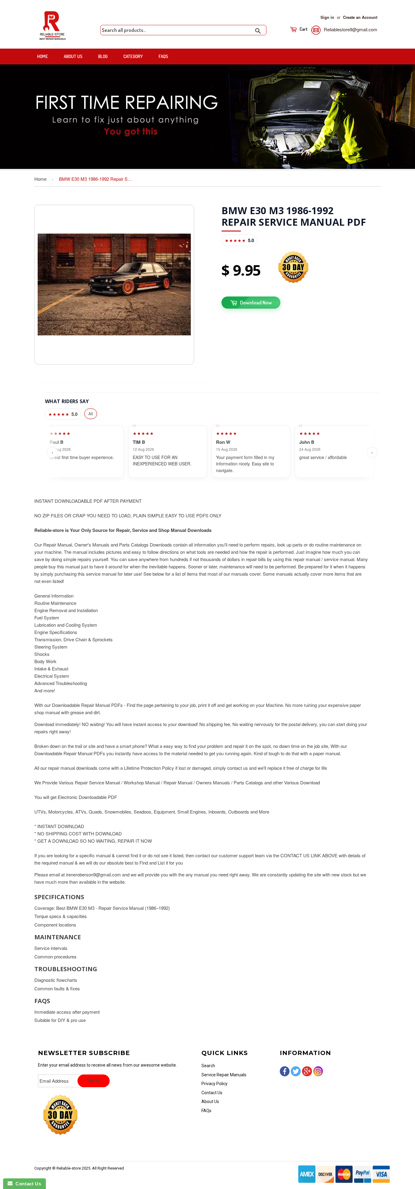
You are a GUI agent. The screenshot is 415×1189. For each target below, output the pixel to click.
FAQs (163, 56)
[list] (212, 452)
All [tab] (90, 413)
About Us (73, 56)
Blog (103, 56)
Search (208, 1065)
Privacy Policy (214, 1083)
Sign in (327, 17)
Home (42, 56)
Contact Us (211, 1092)
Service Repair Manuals (223, 1074)
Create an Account (360, 17)
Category (133, 56)
